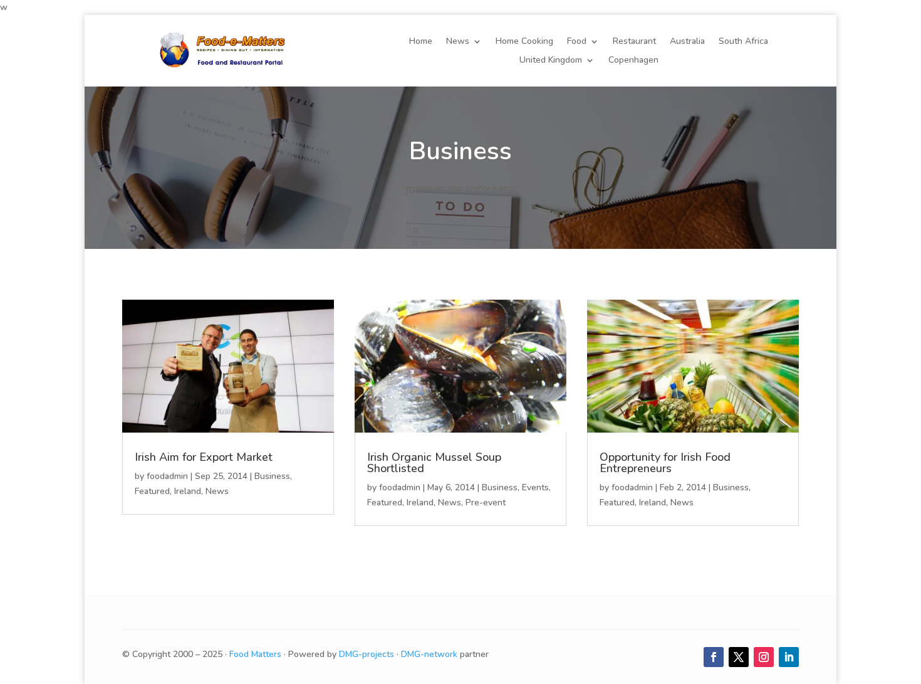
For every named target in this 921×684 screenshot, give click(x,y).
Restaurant (634, 42)
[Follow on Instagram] (764, 657)
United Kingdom (550, 61)
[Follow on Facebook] (714, 657)
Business (272, 476)
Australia (687, 42)
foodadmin (167, 476)
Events (535, 487)
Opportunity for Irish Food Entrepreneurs (665, 463)
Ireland (187, 491)
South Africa (743, 42)
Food (576, 42)
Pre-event (486, 502)
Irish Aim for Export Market (204, 457)
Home (420, 42)
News (457, 42)
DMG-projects (366, 654)
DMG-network (429, 654)
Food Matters (255, 654)
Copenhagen (633, 61)
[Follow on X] (739, 657)
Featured (152, 491)
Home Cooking (524, 42)
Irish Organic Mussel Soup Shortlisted (434, 463)
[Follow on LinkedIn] (789, 657)
